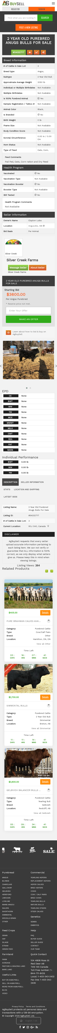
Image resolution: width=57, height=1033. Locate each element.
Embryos (35, 925)
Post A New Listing (28, 27)
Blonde (5, 881)
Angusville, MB (35, 226)
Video (4, 993)
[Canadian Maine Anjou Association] (23, 850)
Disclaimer (12, 534)
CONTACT (35, 946)
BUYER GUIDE (36, 939)
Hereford (6, 894)
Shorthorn (7, 911)
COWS (33, 891)
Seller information (32, 482)
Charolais (7, 884)
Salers (5, 908)
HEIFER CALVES (37, 884)
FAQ (32, 935)
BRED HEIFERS (37, 888)
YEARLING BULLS (38, 901)
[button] (26, 388)
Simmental (7, 915)
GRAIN (4, 935)
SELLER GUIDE (37, 942)
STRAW (5, 946)
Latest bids (10, 497)
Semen (34, 922)
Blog (4, 990)
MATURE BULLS (37, 905)
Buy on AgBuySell (10, 980)
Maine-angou (8, 905)
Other (5, 922)
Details (45, 612)
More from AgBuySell (12, 987)
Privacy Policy (18, 1007)
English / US (31, 1021)
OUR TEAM (35, 949)
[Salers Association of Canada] (42, 850)
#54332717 (18, 52)
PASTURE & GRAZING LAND (13, 966)
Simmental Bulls (17, 706)
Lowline (6, 901)
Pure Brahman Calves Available (24, 621)
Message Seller (18, 267)
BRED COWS (36, 898)
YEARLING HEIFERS (39, 878)
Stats (7, 489)
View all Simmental (40, 728)
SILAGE (5, 942)
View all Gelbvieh (42, 813)
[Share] (43, 52)
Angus (5, 878)
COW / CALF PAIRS (39, 894)
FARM (4, 959)
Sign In (41, 9)
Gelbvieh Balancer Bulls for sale (24, 790)
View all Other (43, 644)
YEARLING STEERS (38, 908)
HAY (3, 939)
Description (10, 482)
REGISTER (15, 9)
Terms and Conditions (35, 1007)
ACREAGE (6, 963)
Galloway (7, 888)
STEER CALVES (37, 911)
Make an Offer (28, 319)
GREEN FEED (7, 949)
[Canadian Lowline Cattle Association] (8, 850)
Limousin (6, 898)
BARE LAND (7, 970)
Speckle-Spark (9, 918)
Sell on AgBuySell (11, 983)
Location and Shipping (26, 489)
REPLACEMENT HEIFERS (41, 881)
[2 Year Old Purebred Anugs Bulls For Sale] (28, 360)
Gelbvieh (6, 891)
